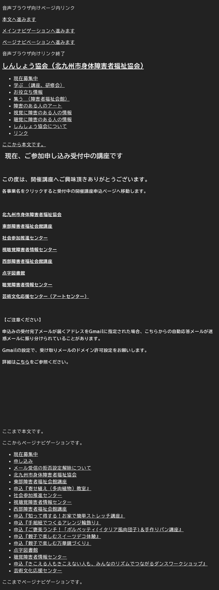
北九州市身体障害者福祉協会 (32, 214)
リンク (21, 133)
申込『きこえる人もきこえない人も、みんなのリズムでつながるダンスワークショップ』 (111, 563)
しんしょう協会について (40, 126)
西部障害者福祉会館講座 (27, 261)
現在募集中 (26, 78)
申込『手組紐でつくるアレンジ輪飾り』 (57, 522)
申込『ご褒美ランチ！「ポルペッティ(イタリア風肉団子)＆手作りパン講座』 (99, 529)
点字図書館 (13, 273)
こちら (23, 362)
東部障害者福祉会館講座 (27, 226)
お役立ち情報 (28, 92)
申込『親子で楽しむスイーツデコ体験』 (57, 536)
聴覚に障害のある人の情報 (43, 119)
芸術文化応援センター (38, 570)
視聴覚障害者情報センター (29, 250)
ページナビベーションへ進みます (38, 42)
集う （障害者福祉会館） (42, 99)
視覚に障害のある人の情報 (43, 112)
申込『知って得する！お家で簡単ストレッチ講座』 (69, 516)
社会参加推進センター (25, 238)
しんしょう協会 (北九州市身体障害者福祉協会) (73, 66)
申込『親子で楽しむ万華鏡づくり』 (52, 543)
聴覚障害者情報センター (27, 285)
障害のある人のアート (38, 106)
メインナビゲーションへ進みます (38, 31)
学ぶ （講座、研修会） (39, 85)
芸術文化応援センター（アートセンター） (45, 296)
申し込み (23, 461)
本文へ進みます (19, 19)
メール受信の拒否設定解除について (52, 468)
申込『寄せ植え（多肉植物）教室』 (52, 488)
